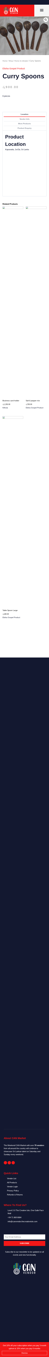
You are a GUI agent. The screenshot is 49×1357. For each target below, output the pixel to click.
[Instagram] (13, 1162)
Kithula (5, 408)
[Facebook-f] (5, 1162)
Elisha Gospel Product (14, 68)
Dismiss (24, 1353)
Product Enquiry (25, 128)
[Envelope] (9, 1162)
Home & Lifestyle (21, 61)
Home (5, 61)
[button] (41, 10)
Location (24, 114)
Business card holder (11, 401)
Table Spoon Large (10, 610)
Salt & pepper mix (33, 401)
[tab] (24, 114)
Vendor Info (25, 119)
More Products (24, 124)
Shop (11, 61)
